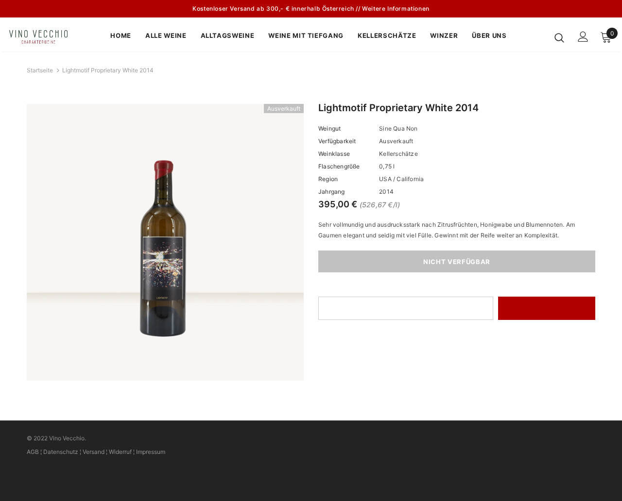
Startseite (40, 70)
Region (328, 179)
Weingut (329, 128)
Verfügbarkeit (337, 141)
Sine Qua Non (398, 128)
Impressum (150, 451)
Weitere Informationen (396, 8)
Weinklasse (334, 153)
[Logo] (43, 37)
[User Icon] (583, 36)
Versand (93, 451)
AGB (33, 451)
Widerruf (120, 451)
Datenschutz (60, 451)
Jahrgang (331, 191)
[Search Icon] (559, 37)
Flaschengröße (339, 166)
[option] (165, 242)
